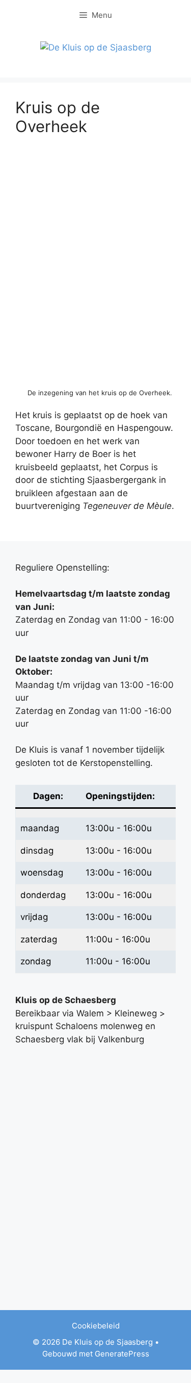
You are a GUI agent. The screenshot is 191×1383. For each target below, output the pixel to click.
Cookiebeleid (96, 1325)
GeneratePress (122, 1354)
